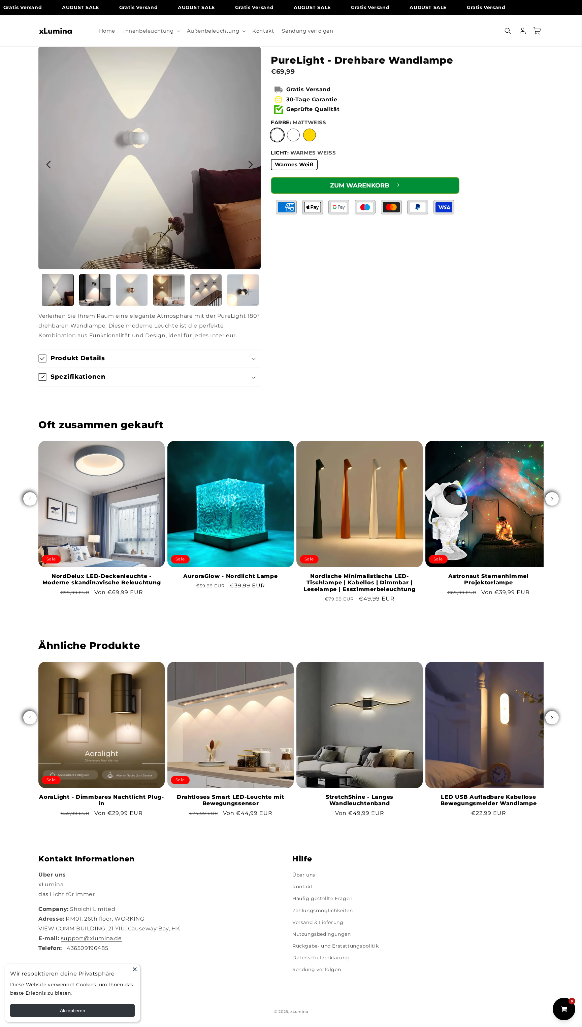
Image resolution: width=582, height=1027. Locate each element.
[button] (151, 31)
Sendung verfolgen (316, 969)
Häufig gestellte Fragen (322, 898)
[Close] (135, 969)
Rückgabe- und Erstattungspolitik (335, 946)
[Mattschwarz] (293, 135)
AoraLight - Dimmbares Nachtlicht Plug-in (101, 800)
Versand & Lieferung (317, 922)
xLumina (299, 1011)
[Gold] (309, 135)
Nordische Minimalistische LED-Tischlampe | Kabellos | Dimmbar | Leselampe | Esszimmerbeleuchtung (359, 582)
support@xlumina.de (91, 938)
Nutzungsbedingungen (321, 934)
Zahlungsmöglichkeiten (322, 911)
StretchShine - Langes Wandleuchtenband (359, 800)
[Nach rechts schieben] (552, 499)
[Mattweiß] (277, 135)
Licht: (303, 152)
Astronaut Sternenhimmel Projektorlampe (488, 579)
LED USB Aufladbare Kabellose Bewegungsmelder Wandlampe (489, 800)
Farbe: (298, 122)
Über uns (303, 875)
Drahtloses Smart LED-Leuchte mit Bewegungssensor (230, 800)
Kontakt (302, 887)
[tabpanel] (149, 158)
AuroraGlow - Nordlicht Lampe (230, 576)
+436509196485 (85, 948)
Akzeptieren (72, 1010)
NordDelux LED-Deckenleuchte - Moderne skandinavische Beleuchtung (101, 579)
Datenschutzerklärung (320, 958)
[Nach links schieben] (30, 499)
